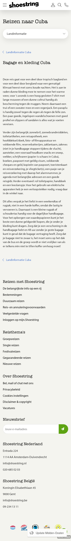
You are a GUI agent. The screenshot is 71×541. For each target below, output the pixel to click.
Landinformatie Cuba (18, 52)
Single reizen (11, 345)
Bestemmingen (12, 295)
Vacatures (9, 408)
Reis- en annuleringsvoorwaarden (24, 307)
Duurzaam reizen (13, 301)
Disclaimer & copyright (17, 402)
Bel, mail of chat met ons (18, 383)
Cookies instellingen (15, 395)
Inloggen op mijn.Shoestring (21, 320)
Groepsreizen (11, 339)
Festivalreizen (11, 351)
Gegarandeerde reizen (17, 358)
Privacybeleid (11, 389)
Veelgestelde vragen (15, 313)
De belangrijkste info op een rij (22, 288)
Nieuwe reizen (12, 364)
